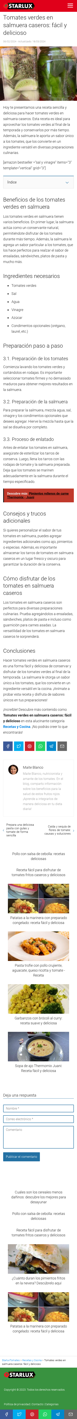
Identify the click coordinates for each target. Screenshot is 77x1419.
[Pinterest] (29, 746)
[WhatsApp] (40, 746)
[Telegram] (51, 746)
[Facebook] (8, 746)
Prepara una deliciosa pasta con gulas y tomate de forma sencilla (20, 830)
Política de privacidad (17, 1404)
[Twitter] (18, 746)
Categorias (51, 1404)
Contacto (37, 1404)
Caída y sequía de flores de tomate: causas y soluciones (57, 830)
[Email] (62, 746)
